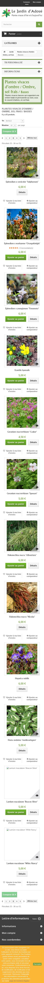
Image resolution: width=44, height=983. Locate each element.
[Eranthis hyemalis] (22, 351)
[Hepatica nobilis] (22, 659)
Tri (3, 121)
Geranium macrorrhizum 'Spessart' (22, 493)
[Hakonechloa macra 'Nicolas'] (22, 597)
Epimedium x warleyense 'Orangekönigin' (22, 243)
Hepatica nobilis (22, 678)
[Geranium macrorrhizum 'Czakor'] (22, 412)
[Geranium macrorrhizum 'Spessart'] (22, 474)
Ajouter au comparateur (32, 202)
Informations (12, 71)
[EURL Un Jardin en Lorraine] (22, 13)
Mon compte (37, 2)
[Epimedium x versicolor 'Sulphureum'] (22, 162)
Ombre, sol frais (8, 55)
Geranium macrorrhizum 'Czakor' (22, 431)
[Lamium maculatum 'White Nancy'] (22, 844)
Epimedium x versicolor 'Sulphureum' (22, 181)
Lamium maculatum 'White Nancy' (22, 863)
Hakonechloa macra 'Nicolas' (22, 616)
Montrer (5, 125)
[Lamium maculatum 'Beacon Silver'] (22, 782)
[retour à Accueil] (4, 51)
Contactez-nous (26, 3)
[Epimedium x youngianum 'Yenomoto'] (22, 289)
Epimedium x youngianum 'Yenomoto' (22, 308)
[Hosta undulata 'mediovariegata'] (22, 720)
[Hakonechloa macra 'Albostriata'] (22, 535)
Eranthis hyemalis (22, 370)
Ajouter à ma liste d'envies (13, 202)
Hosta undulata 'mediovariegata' (22, 740)
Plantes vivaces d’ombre (25, 52)
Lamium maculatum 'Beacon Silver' (22, 801)
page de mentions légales (19, 981)
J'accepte (37, 964)
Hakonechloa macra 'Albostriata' (22, 555)
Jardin (11, 52)
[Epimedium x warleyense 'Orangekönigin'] (22, 224)
